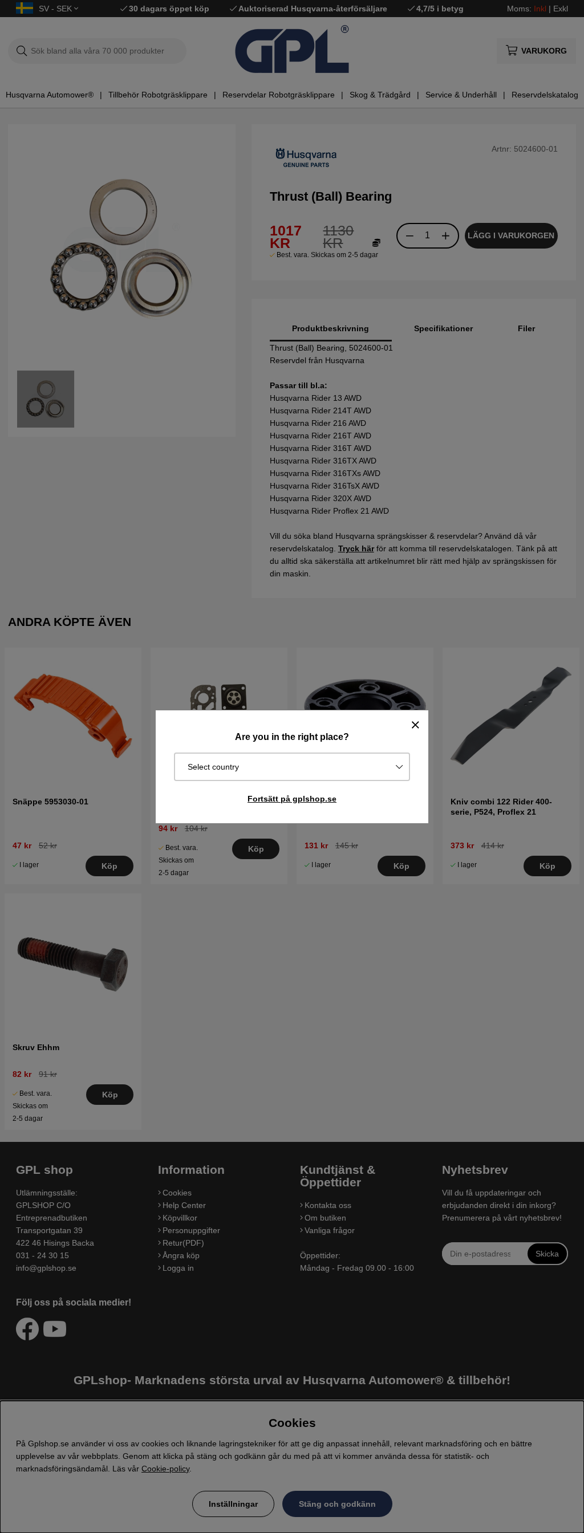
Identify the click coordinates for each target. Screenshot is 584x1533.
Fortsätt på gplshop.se (292, 798)
